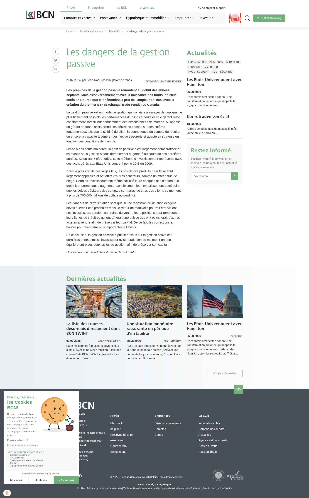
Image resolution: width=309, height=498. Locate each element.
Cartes (158, 434)
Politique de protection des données (104, 488)
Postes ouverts (207, 446)
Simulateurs (118, 451)
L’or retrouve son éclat (208, 116)
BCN (220, 62)
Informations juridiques (173, 488)
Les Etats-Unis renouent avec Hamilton (214, 82)
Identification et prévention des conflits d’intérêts (209, 488)
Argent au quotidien (201, 62)
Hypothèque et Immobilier (146, 18)
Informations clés (209, 423)
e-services (116, 440)
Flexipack (116, 423)
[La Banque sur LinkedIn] (80, 475)
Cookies (81, 488)
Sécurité (226, 72)
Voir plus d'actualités (225, 373)
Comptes (160, 429)
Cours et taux (118, 446)
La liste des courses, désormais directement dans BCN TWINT (93, 328)
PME (214, 72)
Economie (152, 81)
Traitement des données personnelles (141, 488)
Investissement (171, 81)
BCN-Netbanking (270, 18)
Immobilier (211, 67)
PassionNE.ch (207, 451)
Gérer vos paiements (167, 423)
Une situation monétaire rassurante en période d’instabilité (150, 328)
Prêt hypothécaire (121, 434)
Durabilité (233, 62)
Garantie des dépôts (211, 429)
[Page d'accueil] (40, 15)
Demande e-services (82, 451)
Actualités (114, 31)
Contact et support (213, 7)
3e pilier (115, 429)
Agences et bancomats (212, 440)
